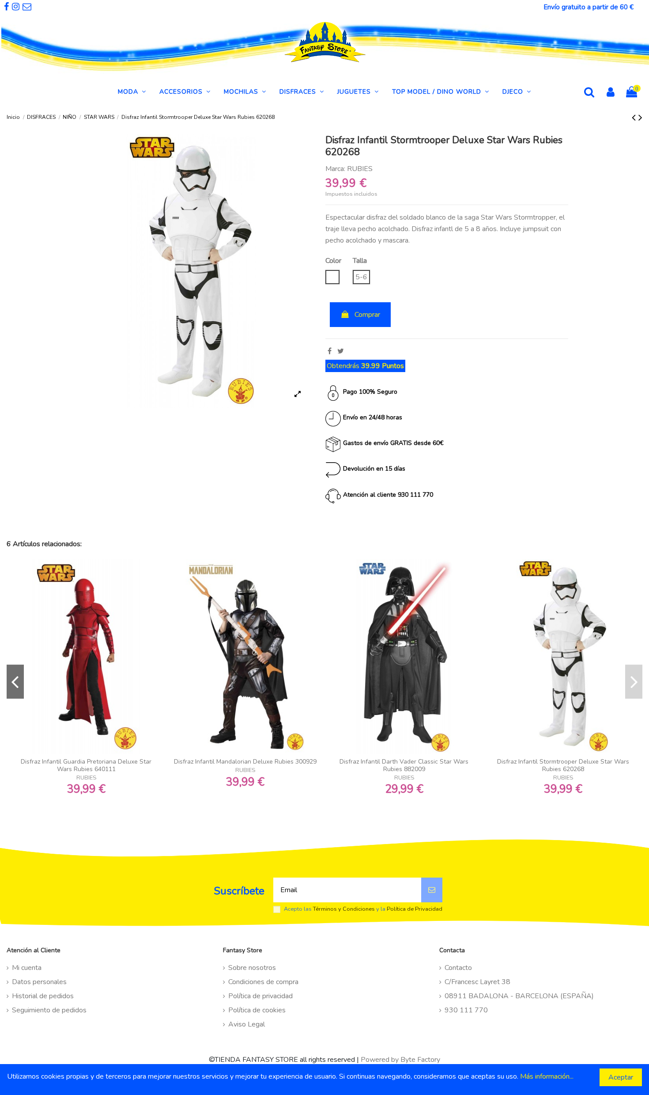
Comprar (367, 314)
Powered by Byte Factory (400, 1060)
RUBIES (360, 169)
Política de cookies (257, 1010)
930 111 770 (466, 1010)
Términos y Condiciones (344, 909)
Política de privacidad (260, 996)
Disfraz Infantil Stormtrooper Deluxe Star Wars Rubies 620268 (563, 765)
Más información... (547, 1076)
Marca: (335, 169)
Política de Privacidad (414, 909)
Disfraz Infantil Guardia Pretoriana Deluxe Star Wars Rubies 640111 (86, 765)
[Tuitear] (340, 351)
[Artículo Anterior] (635, 117)
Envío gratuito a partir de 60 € (588, 7)
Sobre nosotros (252, 968)
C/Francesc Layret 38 (477, 982)
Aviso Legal (246, 1024)
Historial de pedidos (43, 996)
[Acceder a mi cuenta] (611, 93)
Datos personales (39, 982)
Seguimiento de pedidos (49, 1010)
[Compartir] (330, 351)
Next (633, 682)
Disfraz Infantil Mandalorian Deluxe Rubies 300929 (245, 761)
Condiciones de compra (263, 982)
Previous (15, 682)
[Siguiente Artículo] (640, 117)
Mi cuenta (27, 968)
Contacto (458, 968)
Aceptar (620, 1077)
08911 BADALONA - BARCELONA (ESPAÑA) (519, 996)
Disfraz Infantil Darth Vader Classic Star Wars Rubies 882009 (404, 765)
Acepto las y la (363, 909)
